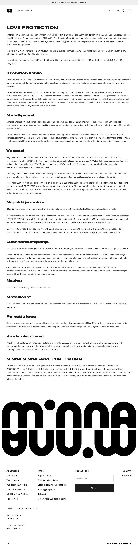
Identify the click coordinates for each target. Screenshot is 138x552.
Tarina (29, 10)
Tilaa (94, 488)
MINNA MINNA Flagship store (52, 499)
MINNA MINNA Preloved (17, 494)
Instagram (127, 471)
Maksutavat (12, 475)
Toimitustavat (13, 480)
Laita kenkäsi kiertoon (16, 489)
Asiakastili (43, 494)
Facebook (126, 475)
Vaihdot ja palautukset (17, 485)
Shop (20, 10)
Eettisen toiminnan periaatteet (52, 485)
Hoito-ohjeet (12, 499)
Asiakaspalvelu (13, 471)
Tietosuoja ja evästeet (48, 480)
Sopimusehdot (45, 475)
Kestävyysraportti (46, 489)
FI (109, 11)
